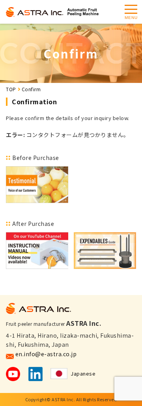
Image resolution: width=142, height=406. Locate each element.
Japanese (83, 373)
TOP (11, 89)
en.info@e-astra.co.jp (46, 354)
